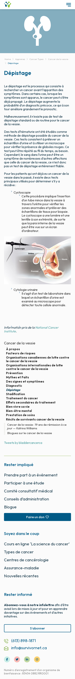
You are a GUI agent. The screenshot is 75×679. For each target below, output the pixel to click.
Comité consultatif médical (28, 490)
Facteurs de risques (20, 353)
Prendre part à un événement (31, 474)
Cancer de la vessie (19, 343)
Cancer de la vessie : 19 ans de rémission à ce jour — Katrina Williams (37, 426)
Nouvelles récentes (21, 575)
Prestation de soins (20, 415)
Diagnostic (14, 386)
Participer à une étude (24, 482)
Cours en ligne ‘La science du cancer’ (37, 543)
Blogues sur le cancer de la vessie (29, 433)
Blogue (10, 506)
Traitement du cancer (22, 398)
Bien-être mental (19, 411)
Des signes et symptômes (25, 381)
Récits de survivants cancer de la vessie (35, 419)
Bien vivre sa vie (18, 407)
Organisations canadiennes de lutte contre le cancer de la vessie (37, 359)
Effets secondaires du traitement (31, 402)
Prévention (14, 373)
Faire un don (35, 517)
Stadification (15, 394)
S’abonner (37, 628)
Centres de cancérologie (26, 559)
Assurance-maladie (21, 567)
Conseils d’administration (26, 498)
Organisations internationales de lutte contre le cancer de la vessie (34, 367)
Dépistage (13, 390)
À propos (13, 349)
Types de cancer (19, 551)
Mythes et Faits (17, 377)
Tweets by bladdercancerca (23, 443)
